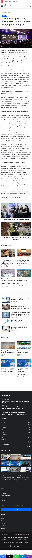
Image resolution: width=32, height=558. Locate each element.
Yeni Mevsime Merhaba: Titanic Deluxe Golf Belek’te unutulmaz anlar (23, 281)
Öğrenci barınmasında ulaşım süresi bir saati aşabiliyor (23, 352)
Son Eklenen (15, 293)
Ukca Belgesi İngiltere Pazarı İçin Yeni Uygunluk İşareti (20, 298)
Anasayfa (5, 12)
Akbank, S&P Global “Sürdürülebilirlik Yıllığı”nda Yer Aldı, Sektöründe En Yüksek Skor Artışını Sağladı (7, 262)
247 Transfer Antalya (17, 320)
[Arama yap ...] (30, 6)
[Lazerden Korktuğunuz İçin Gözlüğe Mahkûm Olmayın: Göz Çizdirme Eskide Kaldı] (8, 363)
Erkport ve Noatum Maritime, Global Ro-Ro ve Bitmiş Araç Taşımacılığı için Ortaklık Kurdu (8, 282)
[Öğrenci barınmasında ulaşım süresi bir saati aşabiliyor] (24, 345)
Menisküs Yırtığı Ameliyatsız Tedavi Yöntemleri (19, 328)
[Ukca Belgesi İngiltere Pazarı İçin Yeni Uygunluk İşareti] (6, 300)
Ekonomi (10, 12)
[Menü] (2, 6)
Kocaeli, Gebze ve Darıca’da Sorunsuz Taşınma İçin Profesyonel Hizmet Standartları (20, 306)
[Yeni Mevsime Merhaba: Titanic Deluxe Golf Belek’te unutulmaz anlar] (24, 273)
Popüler (5, 293)
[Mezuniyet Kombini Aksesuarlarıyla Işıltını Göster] (8, 345)
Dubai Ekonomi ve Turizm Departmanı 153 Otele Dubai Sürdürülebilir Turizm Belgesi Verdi (24, 261)
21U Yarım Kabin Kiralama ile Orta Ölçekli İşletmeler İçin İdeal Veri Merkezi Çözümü (20, 314)
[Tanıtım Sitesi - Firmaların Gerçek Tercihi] (10, 5)
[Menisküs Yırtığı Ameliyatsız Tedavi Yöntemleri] (6, 329)
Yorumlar (26, 293)
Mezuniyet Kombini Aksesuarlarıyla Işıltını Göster (7, 352)
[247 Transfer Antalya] (6, 322)
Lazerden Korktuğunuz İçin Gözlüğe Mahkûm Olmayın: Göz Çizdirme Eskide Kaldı (7, 370)
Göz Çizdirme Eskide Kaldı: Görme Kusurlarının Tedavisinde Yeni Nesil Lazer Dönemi (23, 371)
